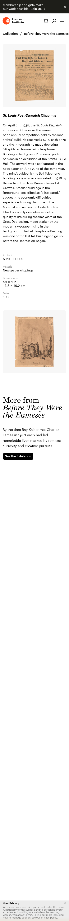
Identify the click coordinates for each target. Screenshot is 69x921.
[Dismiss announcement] (65, 7)
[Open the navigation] (62, 20)
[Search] (54, 20)
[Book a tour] (46, 20)
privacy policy (49, 917)
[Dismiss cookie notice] (65, 903)
